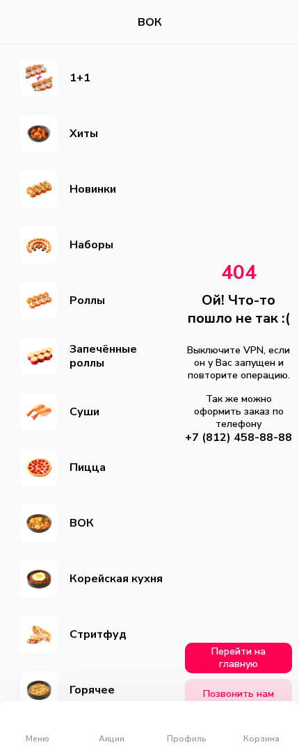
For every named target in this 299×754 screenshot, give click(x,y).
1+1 (80, 78)
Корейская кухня (116, 578)
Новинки (93, 189)
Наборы (91, 244)
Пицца (88, 467)
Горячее (92, 690)
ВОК (82, 523)
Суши (84, 411)
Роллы (87, 300)
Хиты (84, 133)
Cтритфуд (98, 634)
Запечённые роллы (103, 356)
